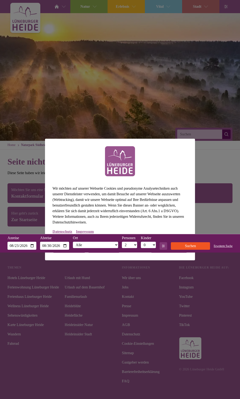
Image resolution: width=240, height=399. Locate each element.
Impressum (85, 232)
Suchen (189, 246)
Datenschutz (62, 232)
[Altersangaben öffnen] (163, 246)
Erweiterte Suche (221, 246)
